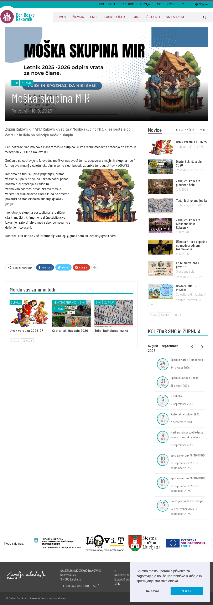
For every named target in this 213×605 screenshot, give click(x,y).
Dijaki (136, 17)
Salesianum (175, 17)
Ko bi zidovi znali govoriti (187, 265)
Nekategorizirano (64, 302)
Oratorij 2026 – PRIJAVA (186, 288)
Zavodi (171, 4)
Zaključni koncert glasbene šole (188, 183)
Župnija (145, 4)
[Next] (202, 347)
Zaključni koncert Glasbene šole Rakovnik (188, 224)
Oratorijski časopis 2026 (189, 163)
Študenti (153, 17)
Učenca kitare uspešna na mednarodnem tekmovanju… (191, 245)
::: (115, 570)
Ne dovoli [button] (153, 591)
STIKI (117, 583)
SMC (158, 4)
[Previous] (192, 347)
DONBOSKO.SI (106, 4)
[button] (180, 581)
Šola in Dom (126, 4)
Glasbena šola (114, 17)
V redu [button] (186, 591)
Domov (61, 17)
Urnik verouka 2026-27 (191, 142)
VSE (184, 4)
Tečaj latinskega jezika (192, 200)
